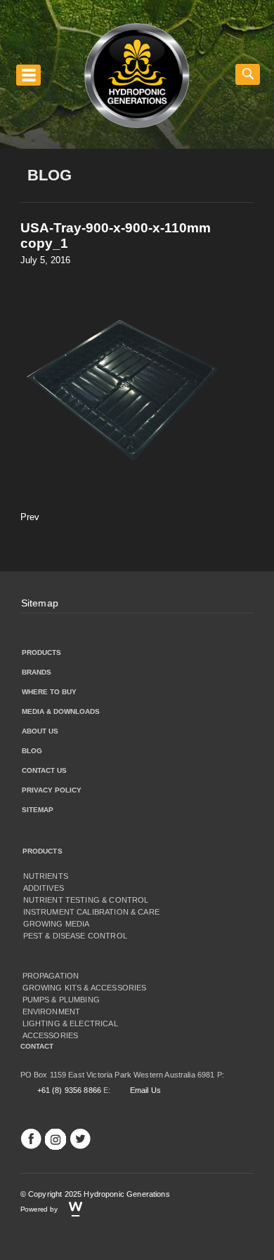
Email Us (145, 1090)
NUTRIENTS (45, 876)
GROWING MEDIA (56, 924)
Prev (29, 517)
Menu (28, 74)
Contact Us (44, 770)
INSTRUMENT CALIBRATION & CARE (91, 912)
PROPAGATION (50, 975)
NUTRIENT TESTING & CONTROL (86, 900)
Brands (36, 672)
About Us (40, 731)
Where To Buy (49, 692)
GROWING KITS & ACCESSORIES (84, 987)
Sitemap (39, 603)
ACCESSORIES (50, 1035)
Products (41, 652)
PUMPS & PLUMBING (61, 999)
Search (247, 74)
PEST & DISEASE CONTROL (75, 935)
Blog (32, 751)
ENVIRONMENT (51, 1011)
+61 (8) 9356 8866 (69, 1090)
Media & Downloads (61, 711)
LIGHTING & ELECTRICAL (70, 1023)
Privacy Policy (51, 790)
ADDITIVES (43, 888)
